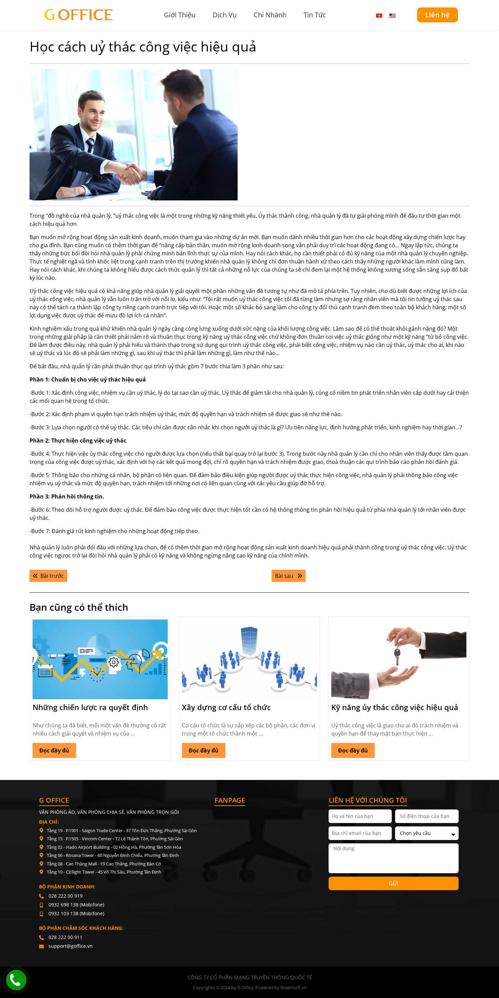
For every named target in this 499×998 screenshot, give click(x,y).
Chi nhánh (270, 14)
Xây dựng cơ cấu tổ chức (226, 707)
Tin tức (314, 14)
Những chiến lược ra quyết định (90, 707)
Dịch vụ (224, 14)
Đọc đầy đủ (57, 748)
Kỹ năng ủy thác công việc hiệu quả (394, 707)
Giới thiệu (180, 14)
